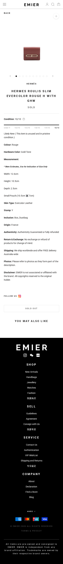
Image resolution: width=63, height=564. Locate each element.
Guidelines (31, 413)
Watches (31, 387)
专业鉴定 (31, 466)
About (31, 481)
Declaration (31, 486)
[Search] (52, 4)
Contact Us (31, 444)
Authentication (31, 450)
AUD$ (30, 511)
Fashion (31, 393)
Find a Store (31, 492)
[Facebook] (19, 296)
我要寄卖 (31, 429)
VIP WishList (31, 455)
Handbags (31, 377)
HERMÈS (31, 84)
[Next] (52, 76)
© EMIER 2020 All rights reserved (31, 526)
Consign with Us (31, 424)
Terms (25, 531)
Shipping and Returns (31, 460)
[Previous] (10, 76)
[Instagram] (25, 355)
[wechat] (31, 355)
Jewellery (31, 382)
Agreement (31, 419)
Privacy (37, 531)
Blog (31, 497)
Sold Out (31, 308)
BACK (7, 13)
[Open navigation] (4, 4)
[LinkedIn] (38, 355)
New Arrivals (31, 372)
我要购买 (31, 398)
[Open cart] (58, 4)
